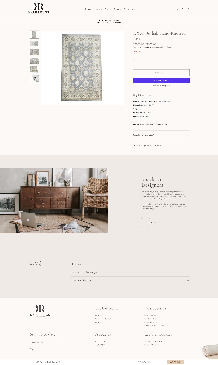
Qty (135, 59)
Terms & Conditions (154, 341)
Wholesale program (154, 325)
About (116, 9)
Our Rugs (100, 315)
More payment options (161, 85)
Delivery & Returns (104, 319)
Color (107, 9)
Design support (152, 322)
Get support (151, 222)
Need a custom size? (143, 135)
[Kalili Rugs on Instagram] (31, 349)
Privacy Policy (151, 345)
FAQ (97, 322)
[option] (109, 21)
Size (98, 9)
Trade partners (151, 319)
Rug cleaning (150, 315)
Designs (88, 9)
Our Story (100, 345)
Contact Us (128, 9)
